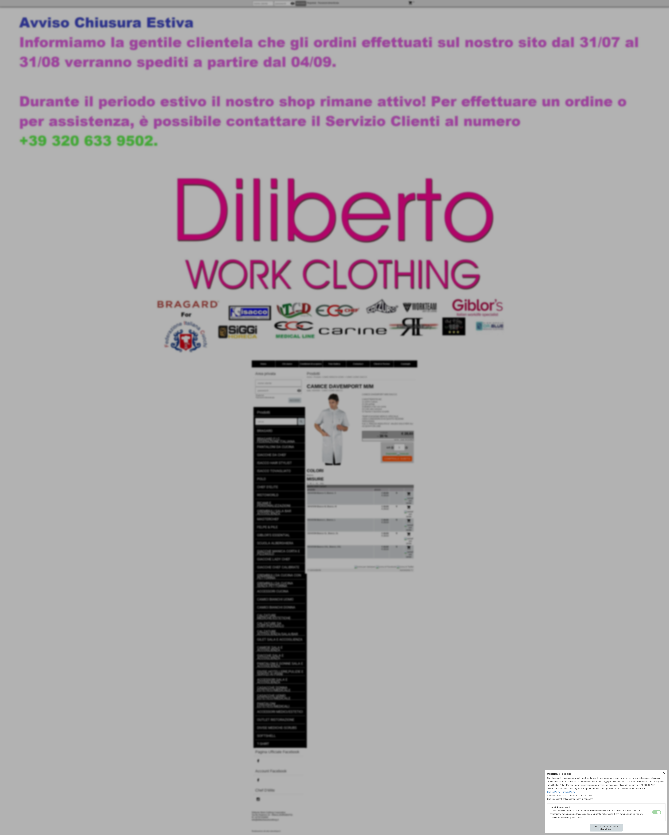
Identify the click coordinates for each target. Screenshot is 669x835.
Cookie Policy (553, 792)
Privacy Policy (568, 792)
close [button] (664, 773)
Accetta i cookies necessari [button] (606, 827)
